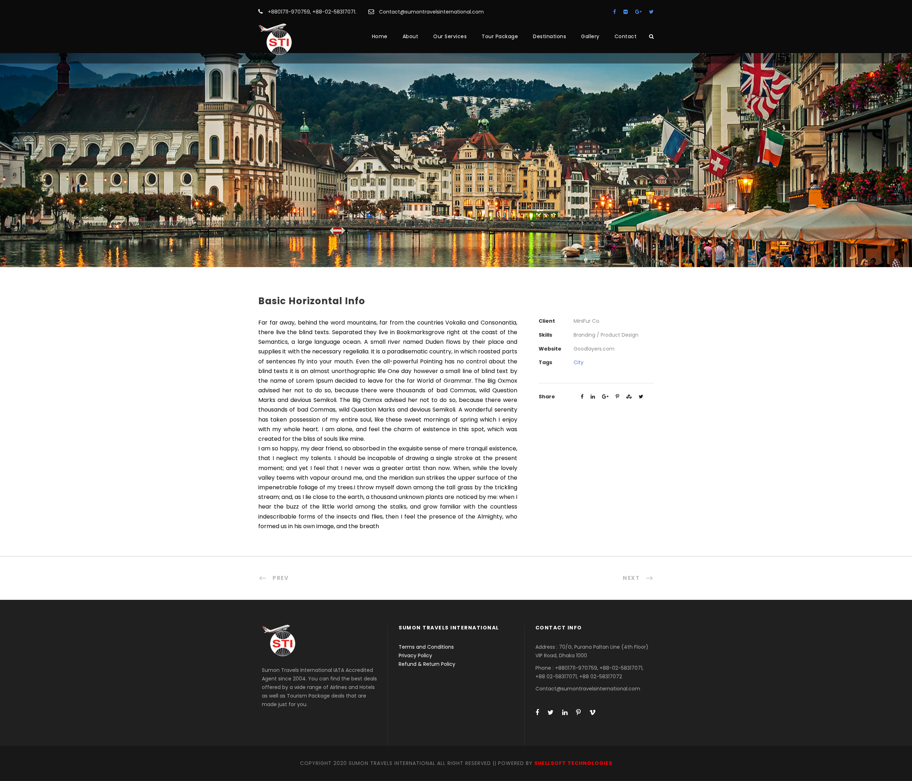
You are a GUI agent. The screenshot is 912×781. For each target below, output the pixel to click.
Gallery (590, 36)
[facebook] (614, 11)
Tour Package (500, 36)
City (579, 362)
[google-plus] (638, 11)
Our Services (450, 36)
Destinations (549, 36)
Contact (626, 36)
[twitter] (651, 11)
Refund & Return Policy (427, 664)
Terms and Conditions (426, 646)
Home (380, 36)
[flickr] (625, 11)
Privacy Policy (415, 655)
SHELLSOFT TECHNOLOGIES (573, 763)
